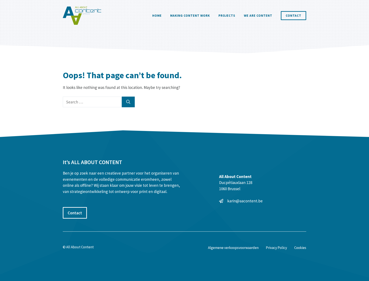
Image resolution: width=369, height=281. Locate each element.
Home (157, 15)
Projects (226, 15)
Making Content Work (190, 15)
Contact (293, 15)
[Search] (128, 102)
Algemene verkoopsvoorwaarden (233, 247)
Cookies (300, 247)
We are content (258, 15)
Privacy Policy (276, 247)
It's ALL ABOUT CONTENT (92, 162)
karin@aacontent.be (245, 200)
